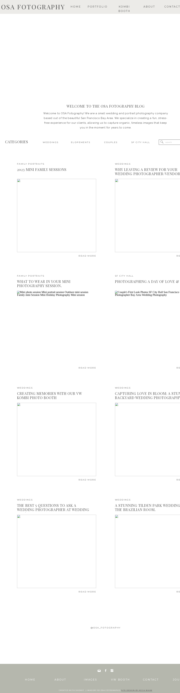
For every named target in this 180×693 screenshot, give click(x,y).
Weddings (123, 164)
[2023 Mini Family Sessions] (56, 215)
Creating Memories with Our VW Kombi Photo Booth (49, 395)
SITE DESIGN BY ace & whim (136, 690)
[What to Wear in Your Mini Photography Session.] (56, 327)
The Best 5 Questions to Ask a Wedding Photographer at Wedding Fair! (53, 509)
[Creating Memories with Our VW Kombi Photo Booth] (56, 439)
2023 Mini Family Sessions (41, 169)
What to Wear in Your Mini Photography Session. (43, 283)
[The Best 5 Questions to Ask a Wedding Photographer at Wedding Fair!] (56, 551)
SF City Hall (124, 275)
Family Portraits (30, 164)
